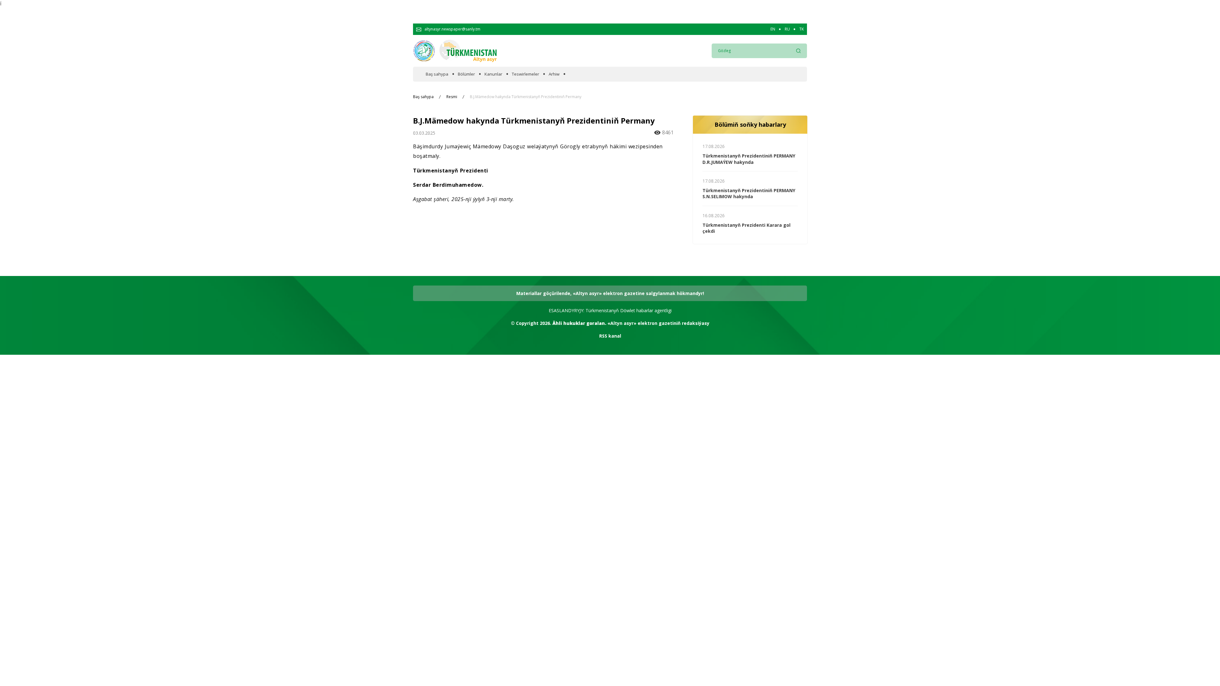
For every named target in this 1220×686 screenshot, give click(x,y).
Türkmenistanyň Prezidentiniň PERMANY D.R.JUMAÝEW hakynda (748, 159)
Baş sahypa (437, 74)
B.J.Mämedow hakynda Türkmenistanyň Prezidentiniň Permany (525, 96)
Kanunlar (493, 74)
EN (772, 29)
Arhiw (554, 74)
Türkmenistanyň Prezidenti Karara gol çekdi (746, 228)
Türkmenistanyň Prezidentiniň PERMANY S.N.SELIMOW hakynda (748, 193)
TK (801, 29)
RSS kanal (610, 336)
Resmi (451, 96)
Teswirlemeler (525, 74)
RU (787, 29)
